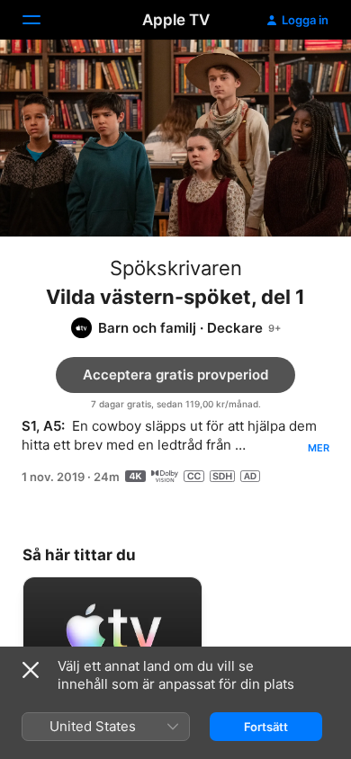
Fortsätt (266, 726)
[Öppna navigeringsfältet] (42, 20)
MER (318, 448)
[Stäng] (30, 670)
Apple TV (176, 20)
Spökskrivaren (176, 268)
